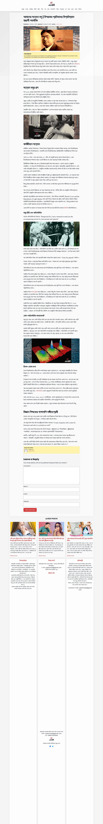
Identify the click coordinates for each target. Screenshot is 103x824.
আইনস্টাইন (39, 391)
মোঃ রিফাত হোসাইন (59, 24)
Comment (27, 466)
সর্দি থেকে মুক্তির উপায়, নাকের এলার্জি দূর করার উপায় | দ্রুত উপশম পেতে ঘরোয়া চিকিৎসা (22, 540)
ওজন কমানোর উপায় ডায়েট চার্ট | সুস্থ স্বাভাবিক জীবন (80, 540)
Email (25, 494)
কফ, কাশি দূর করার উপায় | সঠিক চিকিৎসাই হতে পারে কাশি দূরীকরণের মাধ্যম (51, 540)
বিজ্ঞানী (66, 208)
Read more (13, 556)
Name (25, 486)
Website (26, 501)
